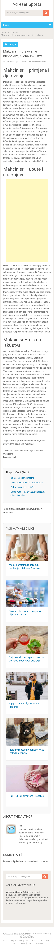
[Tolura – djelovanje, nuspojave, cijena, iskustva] (27, 593)
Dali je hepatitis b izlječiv (23, 487)
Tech (15, 943)
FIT (27, 940)
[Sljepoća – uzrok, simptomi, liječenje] (27, 686)
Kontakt (39, 943)
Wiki (30, 943)
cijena (11, 509)
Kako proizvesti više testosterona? (27, 482)
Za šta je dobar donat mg (22, 478)
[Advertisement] (27, 220)
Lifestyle (15, 32)
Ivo (21, 826)
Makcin (38, 509)
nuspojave (8, 512)
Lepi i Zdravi (16, 940)
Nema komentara (39, 62)
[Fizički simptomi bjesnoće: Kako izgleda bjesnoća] (27, 732)
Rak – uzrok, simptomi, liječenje (26, 795)
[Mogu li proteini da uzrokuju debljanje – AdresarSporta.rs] (27, 547)
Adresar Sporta (26, 4)
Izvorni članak (9, 457)
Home (3, 32)
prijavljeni (18, 861)
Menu (6, 25)
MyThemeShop (27, 936)
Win (47, 940)
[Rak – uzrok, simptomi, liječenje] (27, 778)
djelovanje (20, 509)
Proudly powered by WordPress (16, 933)
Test (23, 943)
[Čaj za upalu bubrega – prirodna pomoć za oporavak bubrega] (27, 640)
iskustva (30, 509)
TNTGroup (10, 62)
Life (40, 940)
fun (33, 940)
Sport (5, 940)
